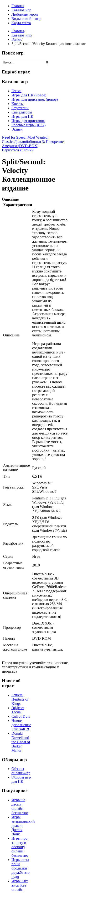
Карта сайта (21, 23)
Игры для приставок (28, 121)
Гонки (16, 39)
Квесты (17, 104)
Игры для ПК (22, 116)
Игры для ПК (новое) (28, 95)
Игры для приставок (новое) (34, 99)
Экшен (17, 129)
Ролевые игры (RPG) (28, 125)
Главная (17, 6)
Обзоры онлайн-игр (20, 771)
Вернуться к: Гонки (18, 150)
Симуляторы (21, 112)
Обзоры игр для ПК (21, 779)
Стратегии (20, 108)
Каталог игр (21, 10)
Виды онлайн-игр (26, 19)
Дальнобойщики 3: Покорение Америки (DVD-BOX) (33, 144)
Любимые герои (24, 14)
